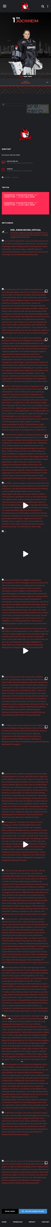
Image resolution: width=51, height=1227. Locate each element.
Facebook (7, 177)
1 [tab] (21, 76)
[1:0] (25, 553)
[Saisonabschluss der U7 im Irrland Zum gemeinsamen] (25, 311)
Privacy (32, 1222)
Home (4, 1222)
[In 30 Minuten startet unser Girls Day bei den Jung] (25, 747)
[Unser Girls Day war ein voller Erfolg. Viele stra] (25, 699)
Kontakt (45, 1222)
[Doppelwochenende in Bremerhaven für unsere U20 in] (25, 650)
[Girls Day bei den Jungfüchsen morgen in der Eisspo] (25, 796)
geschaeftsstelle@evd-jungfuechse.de (20, 163)
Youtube (15, 177)
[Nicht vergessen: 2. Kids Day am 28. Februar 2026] (25, 844)
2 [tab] (25, 76)
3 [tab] (30, 76)
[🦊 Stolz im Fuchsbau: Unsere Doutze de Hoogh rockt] (25, 1038)
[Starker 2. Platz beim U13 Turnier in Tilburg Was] (25, 408)
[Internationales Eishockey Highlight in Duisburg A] (25, 602)
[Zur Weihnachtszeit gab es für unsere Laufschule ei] (25, 1135)
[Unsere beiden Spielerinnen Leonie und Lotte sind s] (25, 263)
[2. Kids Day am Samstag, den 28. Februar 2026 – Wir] (25, 893)
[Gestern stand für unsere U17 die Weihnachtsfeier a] (25, 1183)
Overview (25, 82)
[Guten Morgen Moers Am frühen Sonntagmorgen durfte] (25, 989)
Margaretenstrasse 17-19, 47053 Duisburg (19, 170)
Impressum (17, 1222)
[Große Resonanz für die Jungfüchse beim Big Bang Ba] (25, 360)
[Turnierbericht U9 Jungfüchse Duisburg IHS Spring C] (25, 457)
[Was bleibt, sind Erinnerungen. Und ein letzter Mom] (25, 505)
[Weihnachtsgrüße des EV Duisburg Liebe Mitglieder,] (25, 1086)
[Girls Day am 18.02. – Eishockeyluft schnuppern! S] (25, 941)
